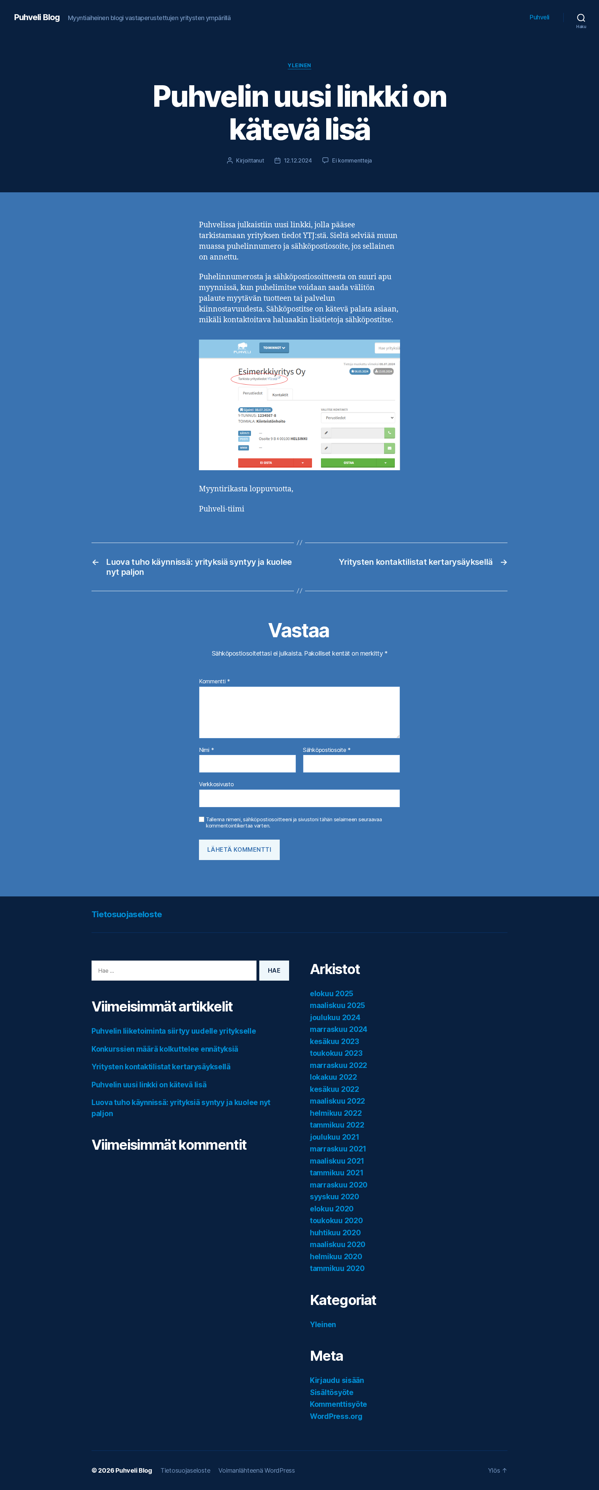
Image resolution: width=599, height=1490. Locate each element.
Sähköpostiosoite (327, 750)
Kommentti (214, 681)
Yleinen (299, 65)
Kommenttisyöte (338, 1404)
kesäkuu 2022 (334, 1089)
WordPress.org (336, 1416)
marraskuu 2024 (338, 1029)
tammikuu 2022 (337, 1125)
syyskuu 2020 (334, 1196)
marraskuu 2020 (338, 1185)
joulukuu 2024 (335, 1017)
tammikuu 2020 (337, 1268)
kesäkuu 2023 (334, 1041)
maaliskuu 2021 (337, 1161)
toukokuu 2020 (336, 1220)
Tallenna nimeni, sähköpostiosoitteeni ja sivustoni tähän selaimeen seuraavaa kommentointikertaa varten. (294, 822)
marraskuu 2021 (338, 1149)
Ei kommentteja (352, 160)
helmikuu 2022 (336, 1113)
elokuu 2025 (331, 993)
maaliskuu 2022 (337, 1101)
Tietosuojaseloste (127, 914)
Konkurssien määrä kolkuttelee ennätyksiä (165, 1049)
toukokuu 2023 (336, 1053)
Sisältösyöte (332, 1392)
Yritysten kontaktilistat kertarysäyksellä (161, 1066)
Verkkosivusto (216, 784)
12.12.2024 (298, 160)
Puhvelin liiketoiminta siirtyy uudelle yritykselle (174, 1031)
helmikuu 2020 (336, 1256)
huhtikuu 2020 (335, 1232)
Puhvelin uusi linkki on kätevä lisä (149, 1084)
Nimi (206, 750)
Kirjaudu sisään (337, 1380)
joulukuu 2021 (334, 1137)
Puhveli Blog (37, 17)
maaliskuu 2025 (337, 1005)
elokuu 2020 (332, 1208)
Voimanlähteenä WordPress (256, 1470)
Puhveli (539, 17)
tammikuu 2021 (337, 1172)
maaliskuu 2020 (337, 1244)
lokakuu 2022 (333, 1077)
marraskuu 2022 (338, 1065)
